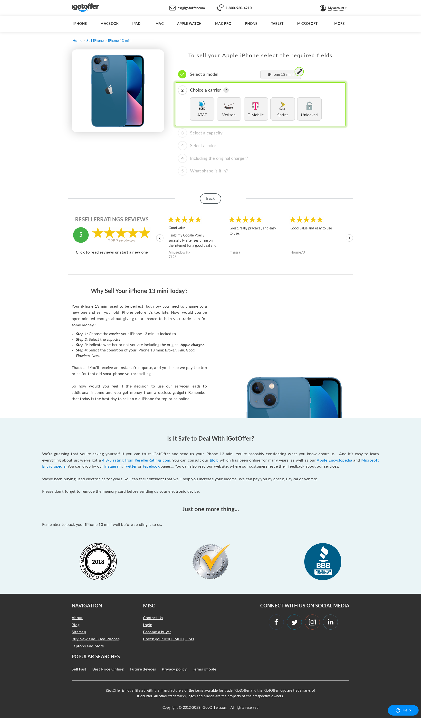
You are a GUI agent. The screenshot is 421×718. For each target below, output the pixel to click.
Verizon (229, 115)
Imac (158, 24)
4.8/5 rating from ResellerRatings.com (136, 460)
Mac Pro (223, 24)
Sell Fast (79, 669)
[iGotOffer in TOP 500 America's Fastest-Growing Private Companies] (98, 562)
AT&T (202, 115)
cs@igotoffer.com (191, 8)
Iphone (80, 24)
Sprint (282, 115)
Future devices (143, 669)
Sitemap (79, 632)
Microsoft (307, 24)
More (339, 24)
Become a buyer (157, 632)
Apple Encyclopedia (334, 460)
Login (148, 625)
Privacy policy (174, 669)
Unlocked (309, 115)
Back (210, 198)
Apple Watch (189, 24)
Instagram (113, 466)
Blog (214, 460)
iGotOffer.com (214, 707)
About (77, 618)
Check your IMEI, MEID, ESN (168, 639)
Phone (251, 24)
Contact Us (153, 618)
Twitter (130, 466)
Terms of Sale (204, 669)
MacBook (109, 24)
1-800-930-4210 (239, 8)
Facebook (151, 466)
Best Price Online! (108, 669)
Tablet (277, 24)
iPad (136, 24)
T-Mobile (256, 115)
